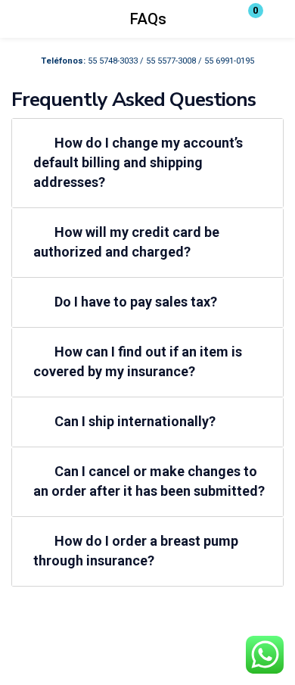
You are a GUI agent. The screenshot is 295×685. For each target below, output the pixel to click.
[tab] (147, 163)
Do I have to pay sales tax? (135, 302)
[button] (245, 19)
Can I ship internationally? (135, 421)
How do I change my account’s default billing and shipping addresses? (138, 162)
